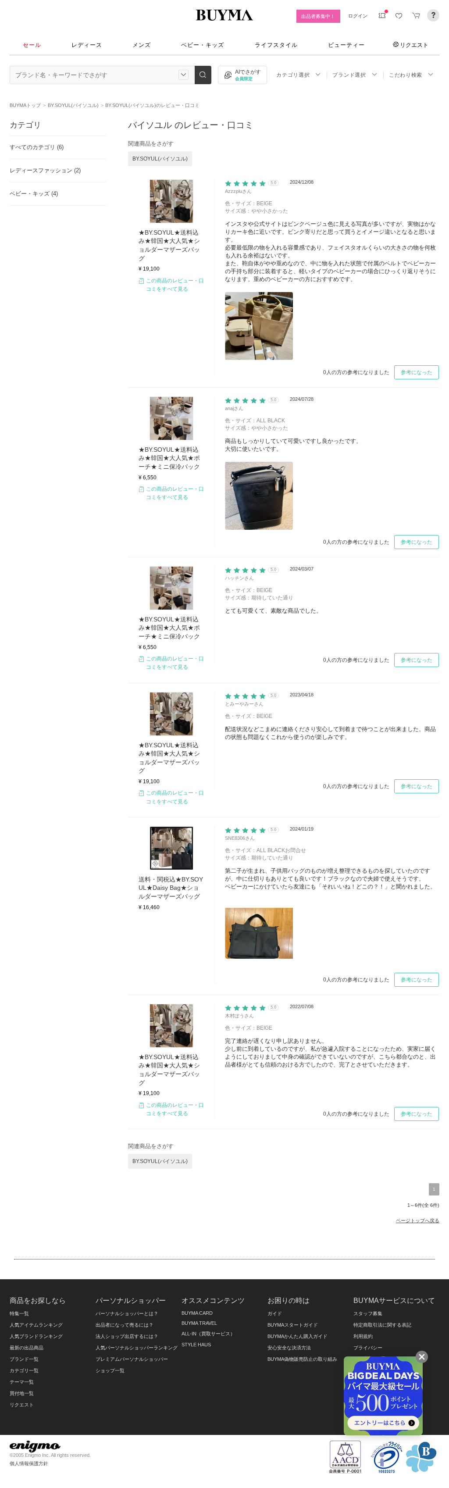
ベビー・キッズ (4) (34, 193)
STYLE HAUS (196, 1344)
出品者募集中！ (318, 16)
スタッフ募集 (367, 1313)
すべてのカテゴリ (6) (37, 147)
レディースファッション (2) (45, 170)
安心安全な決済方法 (289, 1347)
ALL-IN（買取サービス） (208, 1333)
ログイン (357, 15)
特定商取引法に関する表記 (382, 1324)
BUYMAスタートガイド (292, 1324)
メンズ (141, 45)
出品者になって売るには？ (124, 1324)
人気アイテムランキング (36, 1324)
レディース (86, 45)
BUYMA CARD (197, 1313)
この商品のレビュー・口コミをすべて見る (175, 285)
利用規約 (363, 1336)
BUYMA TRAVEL (199, 1323)
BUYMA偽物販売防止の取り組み (302, 1359)
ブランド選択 (349, 75)
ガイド (274, 1313)
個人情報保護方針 (29, 1463)
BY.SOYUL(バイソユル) (160, 159)
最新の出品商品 (26, 1347)
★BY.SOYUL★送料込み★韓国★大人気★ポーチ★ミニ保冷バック (169, 458)
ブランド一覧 (24, 1359)
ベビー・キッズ (202, 45)
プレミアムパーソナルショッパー (132, 1359)
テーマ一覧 (22, 1382)
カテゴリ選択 (293, 75)
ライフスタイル (276, 45)
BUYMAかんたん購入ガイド (297, 1336)
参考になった (416, 372)
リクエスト (414, 45)
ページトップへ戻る (417, 1220)
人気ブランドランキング (36, 1336)
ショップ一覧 (110, 1370)
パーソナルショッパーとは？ (127, 1313)
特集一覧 (19, 1313)
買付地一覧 (22, 1393)
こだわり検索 (405, 75)
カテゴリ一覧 (24, 1370)
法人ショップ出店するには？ (127, 1336)
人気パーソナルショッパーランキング (137, 1347)
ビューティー (346, 45)
